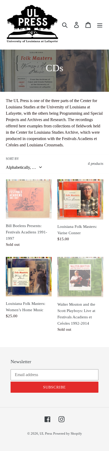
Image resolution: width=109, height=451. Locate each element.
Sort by (12, 159)
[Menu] (100, 25)
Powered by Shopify (67, 433)
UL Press (46, 433)
